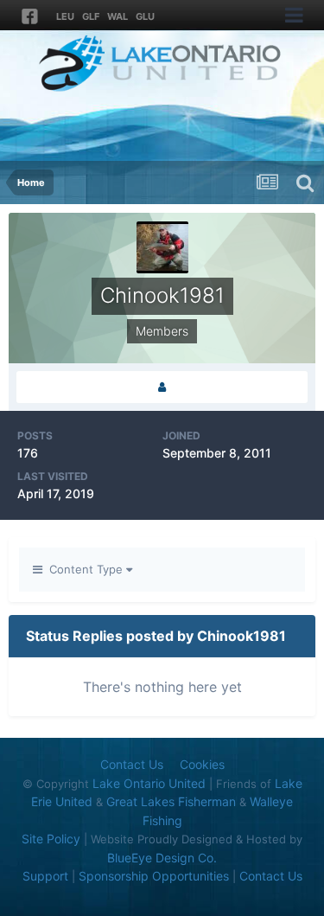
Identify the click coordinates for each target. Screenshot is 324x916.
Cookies (202, 764)
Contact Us (131, 764)
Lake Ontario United (149, 783)
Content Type (84, 569)
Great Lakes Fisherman (171, 801)
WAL (117, 16)
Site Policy (51, 838)
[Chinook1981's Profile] (162, 387)
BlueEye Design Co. (162, 857)
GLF (90, 16)
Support (45, 875)
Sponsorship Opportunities (154, 875)
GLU (145, 16)
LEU (65, 16)
